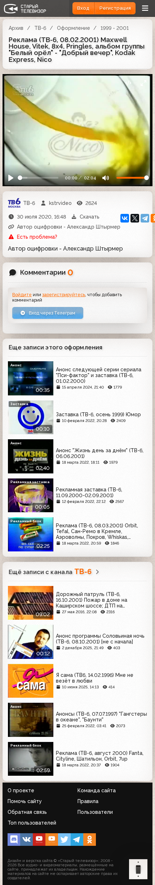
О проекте (21, 790)
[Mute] (105, 177)
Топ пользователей (32, 823)
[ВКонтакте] (124, 218)
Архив (16, 28)
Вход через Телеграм (51, 313)
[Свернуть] (143, 83)
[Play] (11, 177)
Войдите (22, 294)
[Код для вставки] (128, 83)
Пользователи (95, 812)
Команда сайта (97, 790)
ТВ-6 (40, 28)
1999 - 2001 (115, 28)
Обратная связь (27, 812)
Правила (88, 801)
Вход (83, 8)
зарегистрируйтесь (63, 294)
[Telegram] (145, 218)
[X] (134, 218)
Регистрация (115, 8)
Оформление (73, 28)
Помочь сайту (25, 801)
